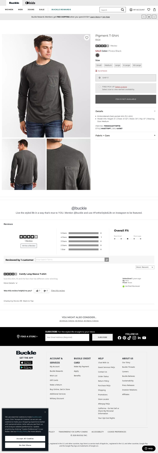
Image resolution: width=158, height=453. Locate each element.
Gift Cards (54, 380)
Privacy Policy (22, 431)
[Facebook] (119, 337)
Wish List (53, 375)
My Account (54, 366)
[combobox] (110, 9)
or (96, 17)
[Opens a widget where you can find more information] (149, 449)
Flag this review (58, 290)
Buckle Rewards (56, 371)
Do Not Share (25, 445)
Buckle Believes (128, 376)
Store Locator (103, 399)
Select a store (121, 87)
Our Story (126, 362)
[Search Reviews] (107, 260)
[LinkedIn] (139, 337)
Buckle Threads (128, 367)
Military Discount (57, 398)
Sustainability (127, 380)
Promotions (103, 394)
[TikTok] (129, 337)
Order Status (103, 376)
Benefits (77, 375)
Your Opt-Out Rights (106, 418)
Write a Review (28, 246)
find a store (29, 336)
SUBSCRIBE (102, 337)
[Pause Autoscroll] (149, 16)
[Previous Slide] (144, 16)
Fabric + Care (103, 135)
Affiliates (125, 394)
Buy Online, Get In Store (60, 389)
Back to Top (28, 301)
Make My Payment (81, 366)
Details (99, 111)
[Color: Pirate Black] (97, 55)
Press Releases (128, 385)
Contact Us (102, 372)
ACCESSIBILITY (98, 432)
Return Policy (103, 381)
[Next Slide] (154, 16)
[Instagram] (134, 337)
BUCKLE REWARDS (61, 9)
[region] (25, 429)
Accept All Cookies (25, 439)
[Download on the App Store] (26, 362)
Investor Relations (129, 390)
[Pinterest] (124, 337)
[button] (9, 9)
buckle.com (37, 417)
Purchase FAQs (104, 385)
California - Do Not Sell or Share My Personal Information (108, 411)
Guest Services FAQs (106, 367)
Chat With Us (103, 362)
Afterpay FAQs (104, 404)
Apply (76, 371)
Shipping (102, 390)
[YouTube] (144, 337)
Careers (125, 371)
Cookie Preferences (117, 432)
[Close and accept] (45, 412)
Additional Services (58, 394)
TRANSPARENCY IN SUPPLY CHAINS (73, 432)
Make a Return (56, 385)
